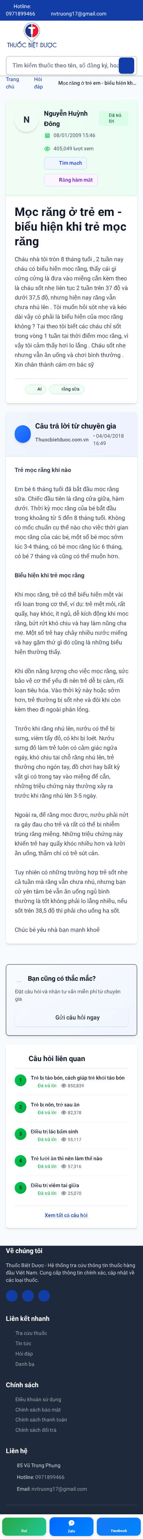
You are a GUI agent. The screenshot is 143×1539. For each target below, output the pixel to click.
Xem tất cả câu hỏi (67, 1215)
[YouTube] (121, 10)
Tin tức (23, 1343)
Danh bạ (24, 1364)
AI (39, 389)
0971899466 (50, 1477)
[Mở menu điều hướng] (131, 35)
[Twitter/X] (134, 10)
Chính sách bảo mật (38, 1410)
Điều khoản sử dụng (38, 1399)
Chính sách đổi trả (35, 1430)
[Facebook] (109, 10)
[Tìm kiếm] (127, 65)
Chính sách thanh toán (41, 1420)
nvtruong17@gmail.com (59, 1489)
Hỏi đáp (24, 1354)
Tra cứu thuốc (31, 1333)
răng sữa (71, 389)
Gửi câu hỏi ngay (77, 1017)
